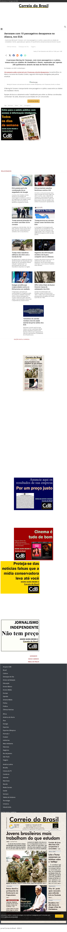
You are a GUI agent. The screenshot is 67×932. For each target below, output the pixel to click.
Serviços (5, 794)
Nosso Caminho (33, 659)
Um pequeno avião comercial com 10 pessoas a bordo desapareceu (26, 72)
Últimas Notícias (11, 46)
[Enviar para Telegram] (21, 55)
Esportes (6, 727)
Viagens (33, 46)
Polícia (5, 703)
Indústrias (6, 740)
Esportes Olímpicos (9, 730)
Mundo (5, 784)
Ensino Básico (7, 687)
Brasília (5, 768)
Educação (6, 683)
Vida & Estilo (7, 807)
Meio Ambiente (8, 744)
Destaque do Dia (24, 46)
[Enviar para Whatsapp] (25, 55)
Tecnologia (6, 801)
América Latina (8, 764)
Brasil (5, 670)
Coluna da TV (7, 771)
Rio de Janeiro (7, 753)
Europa (5, 693)
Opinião (5, 696)
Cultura (5, 673)
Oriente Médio (7, 700)
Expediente (33, 656)
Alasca (16, 105)
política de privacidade (11, 917)
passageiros (27, 105)
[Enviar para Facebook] (14, 55)
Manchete (6, 781)
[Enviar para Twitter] (10, 55)
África (5, 714)
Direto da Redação (9, 680)
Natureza (6, 747)
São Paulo (6, 757)
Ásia (4, 720)
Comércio (6, 774)
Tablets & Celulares (9, 797)
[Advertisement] (33, 18)
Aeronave (10, 105)
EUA (21, 105)
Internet (5, 777)
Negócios (6, 750)
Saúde (5, 791)
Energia (5, 724)
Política (5, 706)
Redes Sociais (7, 787)
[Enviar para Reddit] (17, 55)
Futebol (5, 737)
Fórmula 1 (6, 734)
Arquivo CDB (7, 667)
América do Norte (9, 717)
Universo (6, 804)
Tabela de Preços (33, 662)
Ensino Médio (7, 690)
